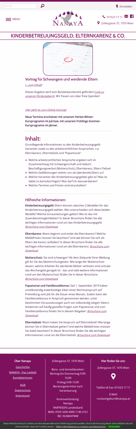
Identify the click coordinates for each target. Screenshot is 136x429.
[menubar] (11, 19)
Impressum (23, 395)
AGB (22, 385)
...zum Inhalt (33, 85)
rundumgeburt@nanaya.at (113, 398)
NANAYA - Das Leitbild (22, 372)
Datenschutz (23, 390)
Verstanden (114, 426)
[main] (68, 190)
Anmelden (125, 6)
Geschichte (23, 367)
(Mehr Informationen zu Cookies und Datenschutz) (81, 426)
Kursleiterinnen (22, 378)
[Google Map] (113, 378)
